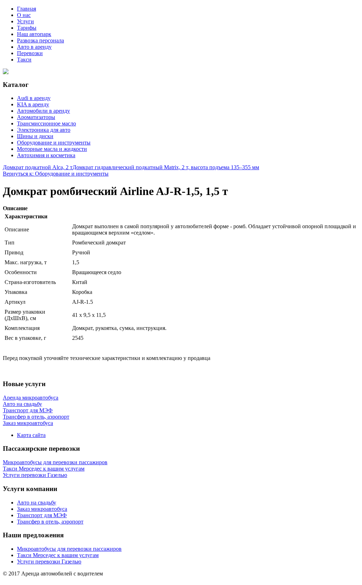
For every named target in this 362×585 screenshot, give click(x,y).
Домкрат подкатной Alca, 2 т (37, 167)
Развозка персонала (40, 40)
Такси (24, 60)
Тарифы (26, 28)
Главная (26, 9)
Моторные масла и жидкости (52, 149)
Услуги (25, 21)
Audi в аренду (34, 98)
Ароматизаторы (36, 117)
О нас (24, 15)
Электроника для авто (43, 130)
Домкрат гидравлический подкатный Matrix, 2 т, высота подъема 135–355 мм (165, 167)
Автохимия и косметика (46, 155)
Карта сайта (31, 435)
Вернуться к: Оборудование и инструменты (56, 174)
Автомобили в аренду (43, 111)
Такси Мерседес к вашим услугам (58, 555)
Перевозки (30, 53)
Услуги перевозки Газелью (49, 562)
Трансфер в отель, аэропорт (50, 522)
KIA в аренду (33, 104)
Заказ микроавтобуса (42, 509)
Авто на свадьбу (36, 503)
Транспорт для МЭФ (42, 515)
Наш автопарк (34, 34)
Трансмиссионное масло (46, 123)
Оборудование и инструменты (53, 143)
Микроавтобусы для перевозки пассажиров (69, 549)
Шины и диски (35, 136)
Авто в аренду (34, 47)
